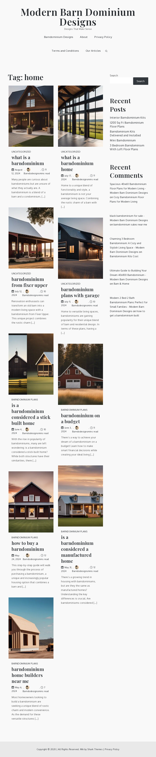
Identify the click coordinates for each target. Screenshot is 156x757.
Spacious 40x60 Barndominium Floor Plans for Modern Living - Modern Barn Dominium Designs (129, 188)
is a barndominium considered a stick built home (31, 414)
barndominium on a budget (80, 418)
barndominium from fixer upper (30, 282)
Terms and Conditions (65, 50)
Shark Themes (95, 749)
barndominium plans (25, 399)
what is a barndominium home (77, 163)
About (84, 37)
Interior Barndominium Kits (128, 117)
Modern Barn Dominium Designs (78, 16)
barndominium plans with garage (80, 292)
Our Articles (93, 50)
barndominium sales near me (130, 224)
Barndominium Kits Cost (124, 256)
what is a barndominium (28, 160)
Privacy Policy (103, 37)
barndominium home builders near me (28, 675)
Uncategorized (21, 151)
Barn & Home (121, 283)
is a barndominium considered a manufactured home (77, 549)
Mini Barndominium (123, 140)
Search (114, 75)
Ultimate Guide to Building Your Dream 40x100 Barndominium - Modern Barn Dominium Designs (129, 275)
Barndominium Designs (58, 37)
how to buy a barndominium (28, 546)
